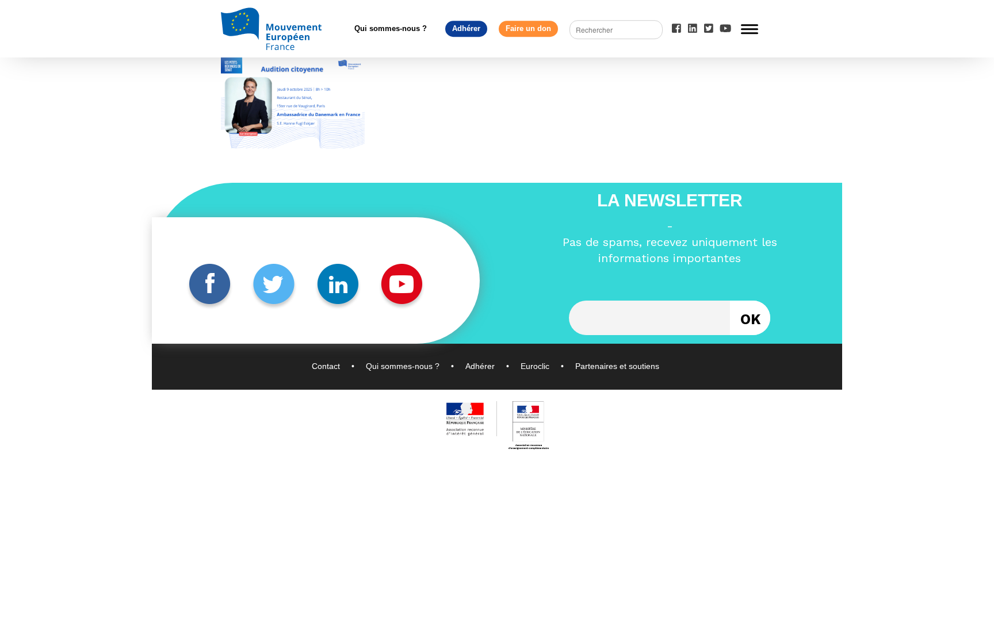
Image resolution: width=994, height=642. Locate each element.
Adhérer (466, 28)
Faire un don (528, 28)
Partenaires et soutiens (617, 366)
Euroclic (535, 366)
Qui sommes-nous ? (390, 28)
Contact (326, 366)
